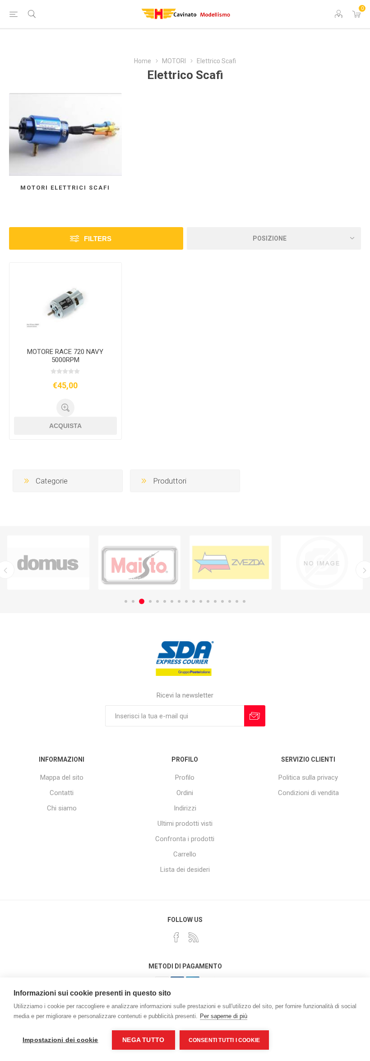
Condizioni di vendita (308, 793)
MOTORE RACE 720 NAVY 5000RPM (65, 356)
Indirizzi (185, 808)
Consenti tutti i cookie (224, 1040)
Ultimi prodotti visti (185, 823)
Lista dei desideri (185, 870)
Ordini (184, 793)
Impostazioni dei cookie (60, 1040)
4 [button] (150, 601)
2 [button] (133, 601)
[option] (48, 562)
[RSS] (193, 937)
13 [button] (215, 601)
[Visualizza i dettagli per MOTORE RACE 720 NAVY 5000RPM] (65, 302)
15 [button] (229, 601)
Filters (97, 238)
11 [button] (200, 601)
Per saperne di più (223, 1016)
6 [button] (164, 601)
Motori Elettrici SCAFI (65, 187)
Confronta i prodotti (184, 839)
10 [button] (193, 601)
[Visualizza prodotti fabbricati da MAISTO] (139, 562)
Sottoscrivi (254, 715)
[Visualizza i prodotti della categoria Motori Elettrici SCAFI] (65, 134)
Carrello (184, 854)
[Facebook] (176, 937)
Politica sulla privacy (308, 777)
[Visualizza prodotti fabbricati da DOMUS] (48, 562)
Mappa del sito (61, 777)
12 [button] (208, 601)
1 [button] (126, 601)
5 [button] (157, 601)
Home (142, 61)
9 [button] (186, 601)
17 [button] (244, 601)
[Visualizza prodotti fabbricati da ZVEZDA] (231, 562)
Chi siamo (62, 808)
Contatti (62, 793)
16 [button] (237, 601)
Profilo (184, 777)
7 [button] (172, 601)
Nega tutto (143, 1040)
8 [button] (179, 601)
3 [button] (141, 601)
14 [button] (222, 601)
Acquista (65, 425)
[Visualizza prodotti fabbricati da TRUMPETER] (322, 562)
